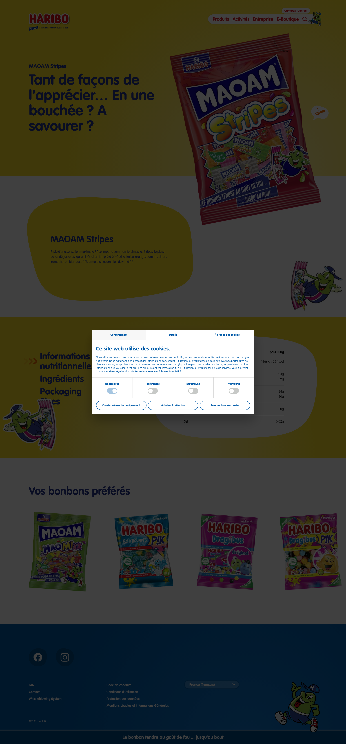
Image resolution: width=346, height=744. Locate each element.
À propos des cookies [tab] (227, 335)
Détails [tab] (173, 335)
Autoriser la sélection (173, 405)
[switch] (153, 391)
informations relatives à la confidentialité (156, 371)
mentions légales (114, 371)
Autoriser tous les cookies (224, 405)
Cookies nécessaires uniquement (121, 405)
